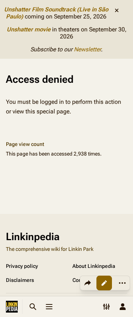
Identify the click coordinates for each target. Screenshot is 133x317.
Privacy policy (22, 266)
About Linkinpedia (93, 266)
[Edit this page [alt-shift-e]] (104, 283)
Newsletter (87, 49)
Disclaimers (20, 280)
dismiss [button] (116, 10)
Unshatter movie (29, 29)
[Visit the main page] (11, 306)
